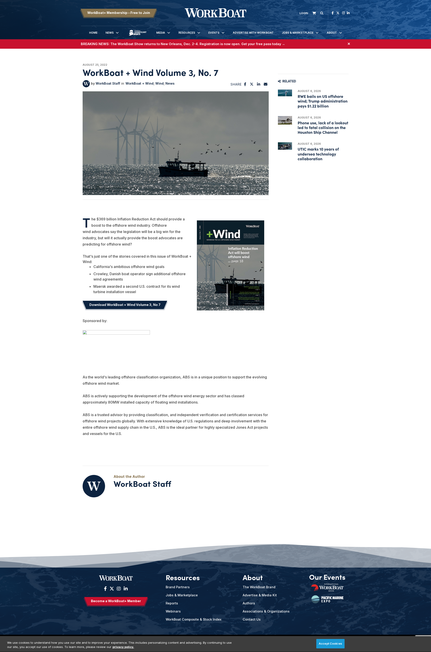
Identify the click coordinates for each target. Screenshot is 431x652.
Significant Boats (138, 36)
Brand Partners (178, 587)
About (332, 32)
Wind (159, 83)
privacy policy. (123, 647)
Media (160, 32)
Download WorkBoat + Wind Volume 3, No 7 (125, 305)
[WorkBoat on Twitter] (337, 13)
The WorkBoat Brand (259, 587)
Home (93, 32)
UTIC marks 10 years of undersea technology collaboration (318, 153)
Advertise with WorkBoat (253, 32)
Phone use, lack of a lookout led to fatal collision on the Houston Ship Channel (323, 127)
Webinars (173, 611)
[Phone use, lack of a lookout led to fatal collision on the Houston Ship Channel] (285, 120)
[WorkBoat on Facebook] (333, 13)
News (110, 32)
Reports (172, 603)
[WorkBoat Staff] (86, 83)
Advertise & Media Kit (260, 595)
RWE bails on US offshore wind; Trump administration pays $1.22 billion (322, 100)
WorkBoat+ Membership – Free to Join (118, 13)
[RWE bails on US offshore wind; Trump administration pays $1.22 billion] (285, 93)
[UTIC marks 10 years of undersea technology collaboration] (285, 146)
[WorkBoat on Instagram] (343, 13)
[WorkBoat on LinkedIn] (348, 13)
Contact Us (252, 619)
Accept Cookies (330, 643)
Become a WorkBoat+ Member (116, 601)
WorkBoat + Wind (139, 83)
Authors (249, 603)
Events (213, 32)
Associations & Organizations (266, 611)
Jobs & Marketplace (297, 32)
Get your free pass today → (263, 44)
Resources (186, 32)
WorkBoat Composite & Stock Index (193, 619)
